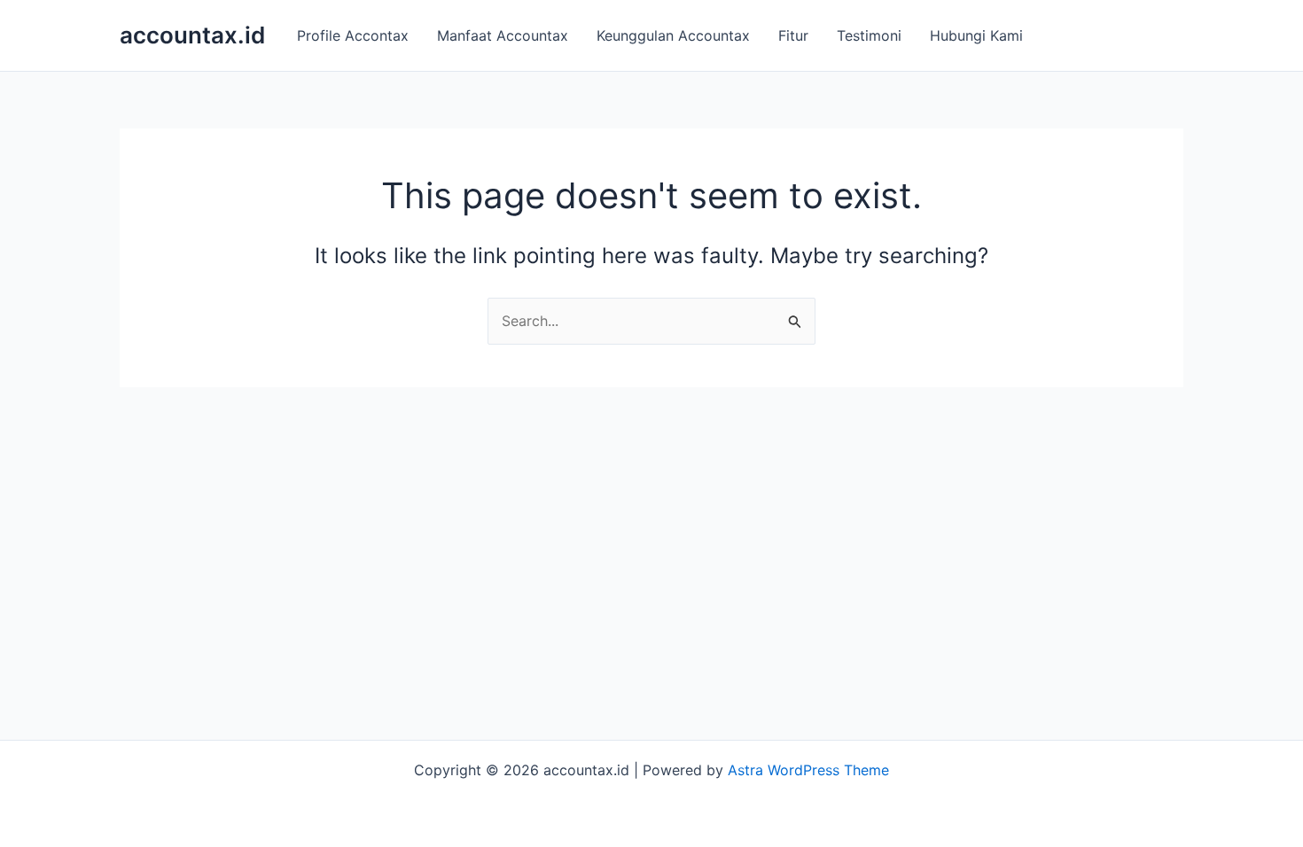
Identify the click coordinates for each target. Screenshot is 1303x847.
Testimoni (869, 35)
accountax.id (192, 35)
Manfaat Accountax (502, 35)
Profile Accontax (353, 35)
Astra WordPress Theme (808, 770)
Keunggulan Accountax (673, 35)
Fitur (793, 35)
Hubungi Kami (976, 35)
